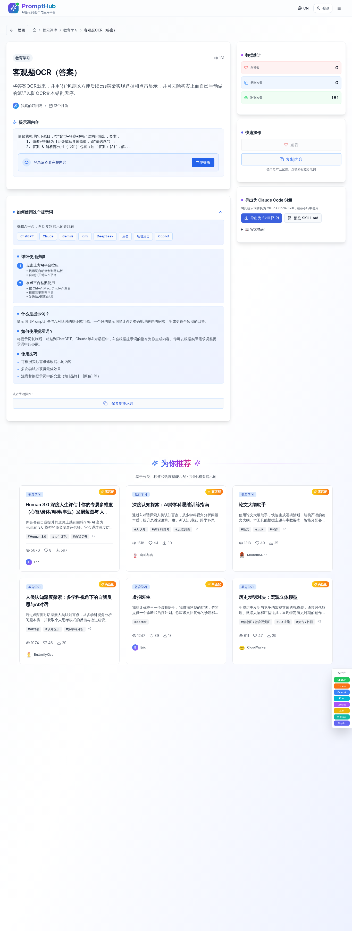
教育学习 (70, 30)
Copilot (163, 236)
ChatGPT (27, 236)
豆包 (125, 236)
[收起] (220, 211)
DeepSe (342, 704)
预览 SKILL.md (306, 218)
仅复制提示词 (122, 403)
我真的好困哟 (32, 105)
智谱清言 (143, 236)
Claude (48, 236)
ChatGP (342, 679)
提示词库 (50, 30)
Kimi (85, 236)
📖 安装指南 (255, 229)
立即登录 (203, 162)
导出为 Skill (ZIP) (264, 218)
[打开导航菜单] (339, 8)
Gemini (67, 236)
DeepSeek (105, 236)
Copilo (341, 723)
